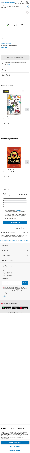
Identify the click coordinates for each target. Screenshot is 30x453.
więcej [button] (4, 296)
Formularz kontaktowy (9, 267)
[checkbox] (2, 287)
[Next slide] (27, 109)
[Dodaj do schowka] (27, 12)
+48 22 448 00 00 (6, 268)
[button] (15, 450)
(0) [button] (21, 232)
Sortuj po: (18, 228)
